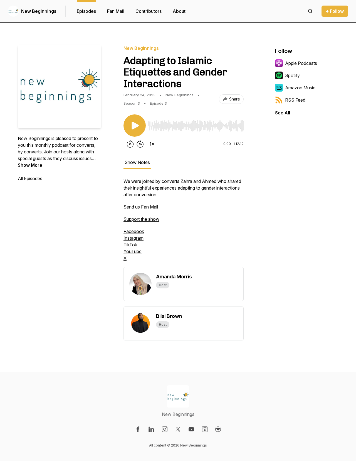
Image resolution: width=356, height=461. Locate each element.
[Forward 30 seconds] (140, 144)
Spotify (292, 75)
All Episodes (30, 178)
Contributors (148, 11)
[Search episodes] (310, 11)
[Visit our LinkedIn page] (151, 429)
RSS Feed (295, 100)
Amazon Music (300, 87)
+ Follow (335, 11)
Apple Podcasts (301, 63)
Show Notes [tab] (137, 162)
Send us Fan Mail (140, 207)
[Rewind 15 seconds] (130, 144)
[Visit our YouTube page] (191, 429)
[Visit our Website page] (204, 429)
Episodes (86, 11)
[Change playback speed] (151, 144)
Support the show (141, 219)
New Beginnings (38, 11)
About (179, 11)
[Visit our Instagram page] (164, 429)
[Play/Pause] (134, 125)
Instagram (133, 238)
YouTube (132, 251)
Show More (30, 165)
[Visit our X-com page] (178, 429)
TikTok (130, 244)
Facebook (133, 231)
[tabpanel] (183, 222)
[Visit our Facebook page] (138, 429)
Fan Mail (115, 11)
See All (282, 113)
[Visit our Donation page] (218, 429)
